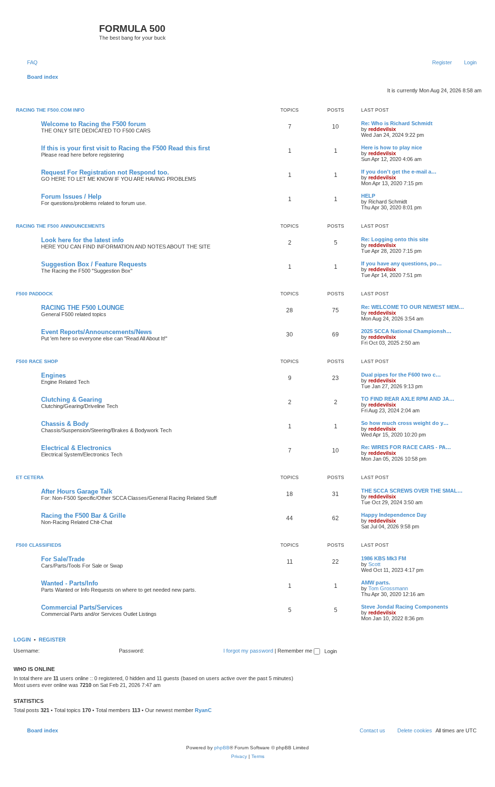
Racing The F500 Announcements (60, 226)
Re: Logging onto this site (394, 239)
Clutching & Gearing (71, 399)
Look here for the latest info (82, 240)
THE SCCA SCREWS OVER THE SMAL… (412, 491)
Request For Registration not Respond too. (105, 172)
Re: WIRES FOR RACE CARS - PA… (406, 447)
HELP (368, 196)
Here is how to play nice (391, 147)
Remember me (295, 651)
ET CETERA (30, 477)
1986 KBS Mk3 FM (383, 558)
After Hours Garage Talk (76, 491)
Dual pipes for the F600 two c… (401, 375)
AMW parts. (375, 582)
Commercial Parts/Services (81, 607)
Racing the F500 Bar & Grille (83, 515)
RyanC (203, 710)
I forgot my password (248, 651)
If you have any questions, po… (401, 263)
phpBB (222, 747)
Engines (53, 375)
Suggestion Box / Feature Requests (93, 264)
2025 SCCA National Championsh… (406, 331)
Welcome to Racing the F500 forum (93, 124)
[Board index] (57, 31)
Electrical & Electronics (76, 448)
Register (52, 639)
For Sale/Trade (63, 559)
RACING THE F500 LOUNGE (82, 307)
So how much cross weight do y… (405, 423)
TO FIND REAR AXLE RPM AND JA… (407, 399)
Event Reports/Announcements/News (96, 331)
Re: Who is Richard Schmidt (397, 123)
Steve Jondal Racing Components (404, 607)
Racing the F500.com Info (50, 110)
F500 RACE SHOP (37, 361)
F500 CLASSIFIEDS (38, 545)
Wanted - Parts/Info (69, 583)
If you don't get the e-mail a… (399, 172)
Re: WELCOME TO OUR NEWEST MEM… (412, 307)
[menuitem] (28, 62)
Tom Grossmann (388, 588)
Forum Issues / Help (71, 196)
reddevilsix (382, 129)
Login (22, 639)
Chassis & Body (64, 423)
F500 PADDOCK (34, 293)
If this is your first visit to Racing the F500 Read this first (125, 148)
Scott (374, 564)
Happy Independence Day (393, 515)
